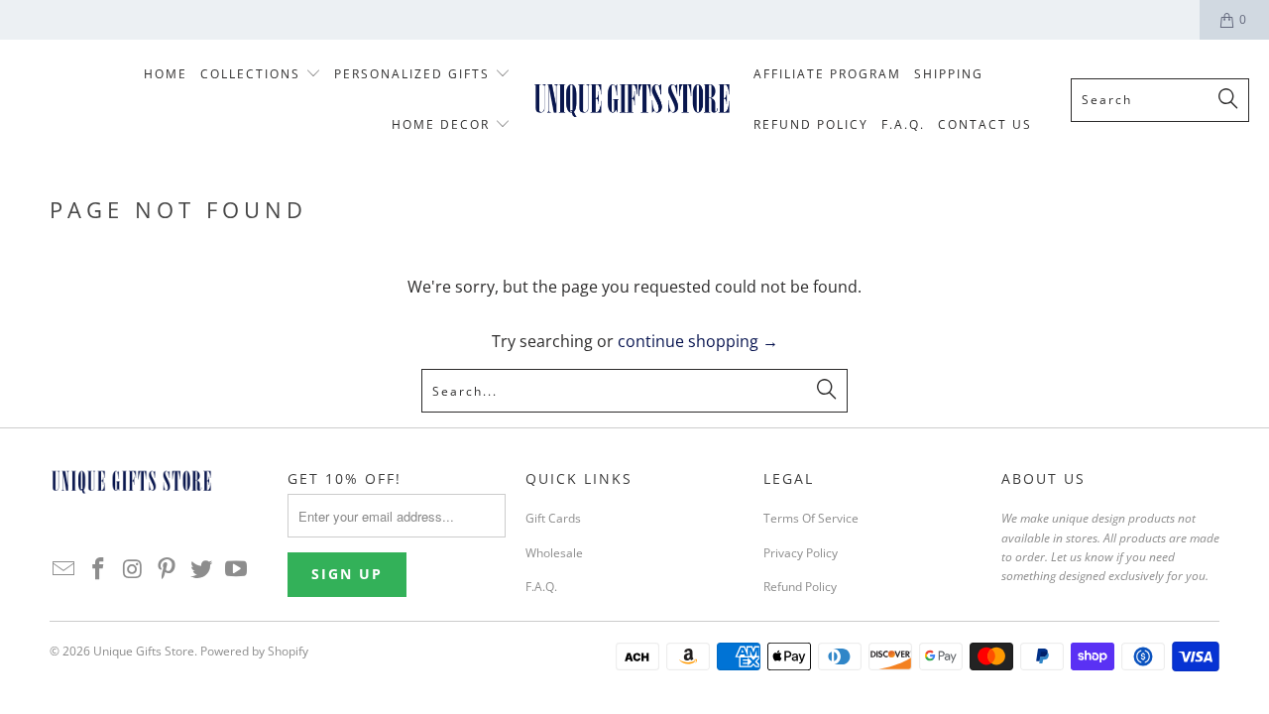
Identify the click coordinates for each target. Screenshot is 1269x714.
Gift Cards (553, 518)
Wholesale (554, 552)
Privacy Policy (800, 552)
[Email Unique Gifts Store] (64, 569)
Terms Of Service (811, 518)
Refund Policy (800, 586)
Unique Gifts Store (143, 651)
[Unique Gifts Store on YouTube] (236, 569)
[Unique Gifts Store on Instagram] (133, 569)
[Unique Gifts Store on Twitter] (202, 569)
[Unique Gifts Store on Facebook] (99, 569)
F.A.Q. (541, 586)
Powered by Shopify (254, 651)
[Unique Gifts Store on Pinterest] (167, 569)
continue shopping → (698, 341)
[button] (260, 75)
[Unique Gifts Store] (632, 99)
